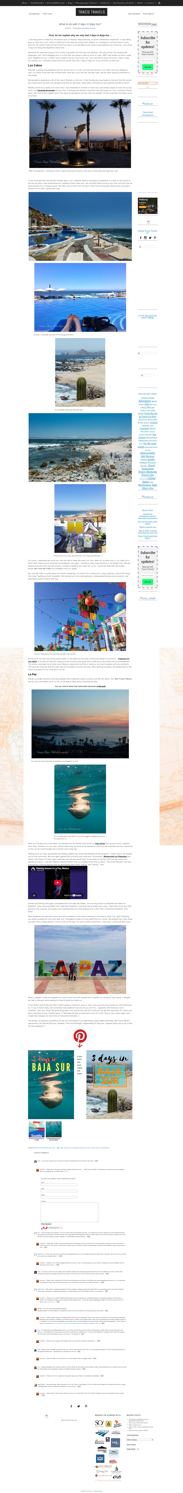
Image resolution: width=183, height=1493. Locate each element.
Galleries (105, 3)
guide (77, 1148)
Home (25, 3)
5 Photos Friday (147, 398)
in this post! (101, 686)
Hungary (147, 422)
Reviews (150, 456)
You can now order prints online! (147, 522)
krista (39, 1161)
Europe (141, 413)
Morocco (142, 434)
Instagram (134, 14)
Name (42, 1182)
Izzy (39, 1367)
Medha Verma (41, 1289)
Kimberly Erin (41, 1254)
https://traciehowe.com (49, 1302)
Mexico (79, 28)
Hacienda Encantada (45, 90)
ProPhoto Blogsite (97, 1491)
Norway (141, 443)
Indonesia (146, 425)
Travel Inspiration (148, 467)
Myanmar (148, 434)
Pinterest (148, 14)
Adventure (144, 400)
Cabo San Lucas (71, 1148)
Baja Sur (62, 1148)
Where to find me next (147, 527)
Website (43, 1195)
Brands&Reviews (56, 3)
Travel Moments (86, 28)
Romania (144, 459)
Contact (150, 3)
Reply (96, 1161)
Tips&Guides (37, 3)
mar (39, 1232)
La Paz (96, 1148)
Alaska (154, 401)
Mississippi (152, 431)
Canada (155, 404)
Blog (70, 3)
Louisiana (144, 428)
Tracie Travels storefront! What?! (147, 537)
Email (42, 1188)
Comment (43, 1201)
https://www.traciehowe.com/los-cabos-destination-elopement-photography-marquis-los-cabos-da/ (75, 1323)
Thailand (143, 462)
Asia (146, 404)
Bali (151, 404)
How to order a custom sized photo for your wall (147, 531)
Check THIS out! (148, 407)
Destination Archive (123, 3)
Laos (151, 425)
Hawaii (150, 419)
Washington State (147, 484)
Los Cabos (101, 1148)
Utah (151, 482)
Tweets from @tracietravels (69, 1420)
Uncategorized (143, 478)
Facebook (34, 14)
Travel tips (92, 28)
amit (39, 1330)
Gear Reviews (142, 419)
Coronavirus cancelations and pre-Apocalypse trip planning (147, 516)
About (140, 3)
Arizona (141, 404)
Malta (142, 431)
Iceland (153, 422)
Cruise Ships (150, 410)
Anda (39, 1271)
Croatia (142, 410)
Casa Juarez (100, 843)
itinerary (82, 1148)
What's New (147, 488)
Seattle (151, 459)
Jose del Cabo (89, 1148)
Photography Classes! (86, 3)
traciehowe (42, 1169)
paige (39, 1349)
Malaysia (152, 428)
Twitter (47, 14)
